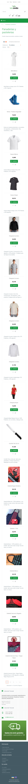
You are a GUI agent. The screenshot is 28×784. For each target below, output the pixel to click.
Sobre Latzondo (5, 747)
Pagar (11, 2)
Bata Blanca (14, 71)
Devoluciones (5, 760)
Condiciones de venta (6, 752)
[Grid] (4, 42)
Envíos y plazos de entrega (8, 749)
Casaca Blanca (14, 154)
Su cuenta (4, 767)
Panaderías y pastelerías (10, 24)
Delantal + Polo (14, 528)
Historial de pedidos (6, 769)
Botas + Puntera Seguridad (14, 111)
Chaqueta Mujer (14, 402)
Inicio (8, 2)
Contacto (4, 758)
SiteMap (4, 761)
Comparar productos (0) (14, 41)
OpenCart (17, 780)
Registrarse (15, 2)
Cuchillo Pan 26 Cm (14, 443)
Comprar (15, 77)
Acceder (19, 2)
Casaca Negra (14, 195)
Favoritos (4, 770)
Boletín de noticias (6, 772)
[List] (6, 42)
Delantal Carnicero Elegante (14, 613)
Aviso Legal (4, 750)
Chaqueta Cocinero (14, 236)
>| (19, 682)
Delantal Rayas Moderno (14, 486)
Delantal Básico (14, 571)
